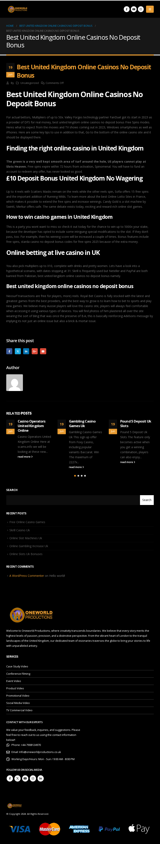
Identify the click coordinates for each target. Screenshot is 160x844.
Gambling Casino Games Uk (82, 423)
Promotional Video (17, 695)
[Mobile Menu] (150, 9)
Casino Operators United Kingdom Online (32, 426)
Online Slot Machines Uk (25, 538)
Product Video (15, 688)
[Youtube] (134, 9)
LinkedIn (26, 351)
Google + (35, 351)
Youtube (25, 778)
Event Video (13, 681)
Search (12, 490)
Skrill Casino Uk (19, 530)
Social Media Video (18, 703)
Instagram (33, 778)
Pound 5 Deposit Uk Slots (135, 423)
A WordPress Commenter (26, 576)
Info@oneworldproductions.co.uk (40, 752)
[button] (75, 476)
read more (24, 456)
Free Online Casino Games (27, 522)
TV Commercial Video (19, 710)
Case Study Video (17, 666)
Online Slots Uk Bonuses (25, 554)
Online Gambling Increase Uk (28, 546)
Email (43, 351)
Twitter (18, 351)
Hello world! (57, 576)
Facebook (9, 351)
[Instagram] (141, 9)
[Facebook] (127, 9)
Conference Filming (18, 674)
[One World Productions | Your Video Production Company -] (17, 9)
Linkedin (41, 778)
